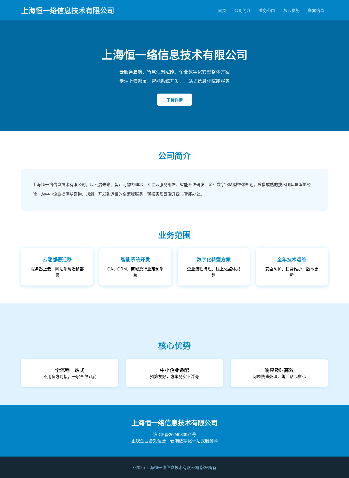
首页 (222, 10)
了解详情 (174, 100)
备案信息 (316, 10)
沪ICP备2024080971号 (174, 434)
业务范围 (267, 10)
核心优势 (291, 10)
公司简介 (242, 10)
